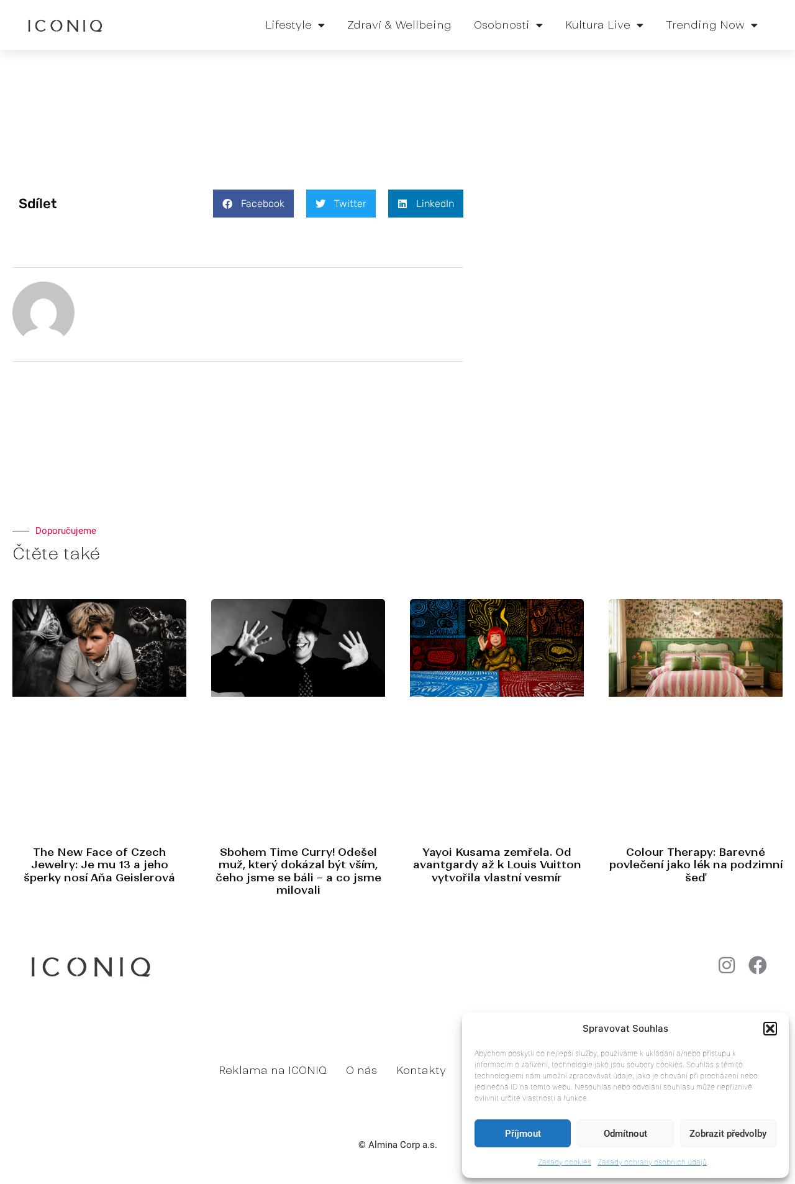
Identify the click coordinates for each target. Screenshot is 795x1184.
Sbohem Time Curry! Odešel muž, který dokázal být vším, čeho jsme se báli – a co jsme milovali (298, 871)
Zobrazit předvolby (727, 1133)
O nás (361, 1070)
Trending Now (705, 25)
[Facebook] (757, 965)
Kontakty (421, 1070)
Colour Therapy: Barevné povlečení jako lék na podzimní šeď (696, 864)
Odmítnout (625, 1133)
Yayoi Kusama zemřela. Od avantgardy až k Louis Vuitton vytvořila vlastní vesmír (497, 864)
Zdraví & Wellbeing (399, 25)
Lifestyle (288, 25)
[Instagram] (726, 965)
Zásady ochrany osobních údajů (652, 1162)
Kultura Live (597, 25)
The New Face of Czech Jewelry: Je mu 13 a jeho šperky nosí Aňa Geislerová (99, 864)
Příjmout (523, 1133)
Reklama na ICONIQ (273, 1070)
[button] (770, 1028)
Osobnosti (502, 25)
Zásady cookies (564, 1162)
